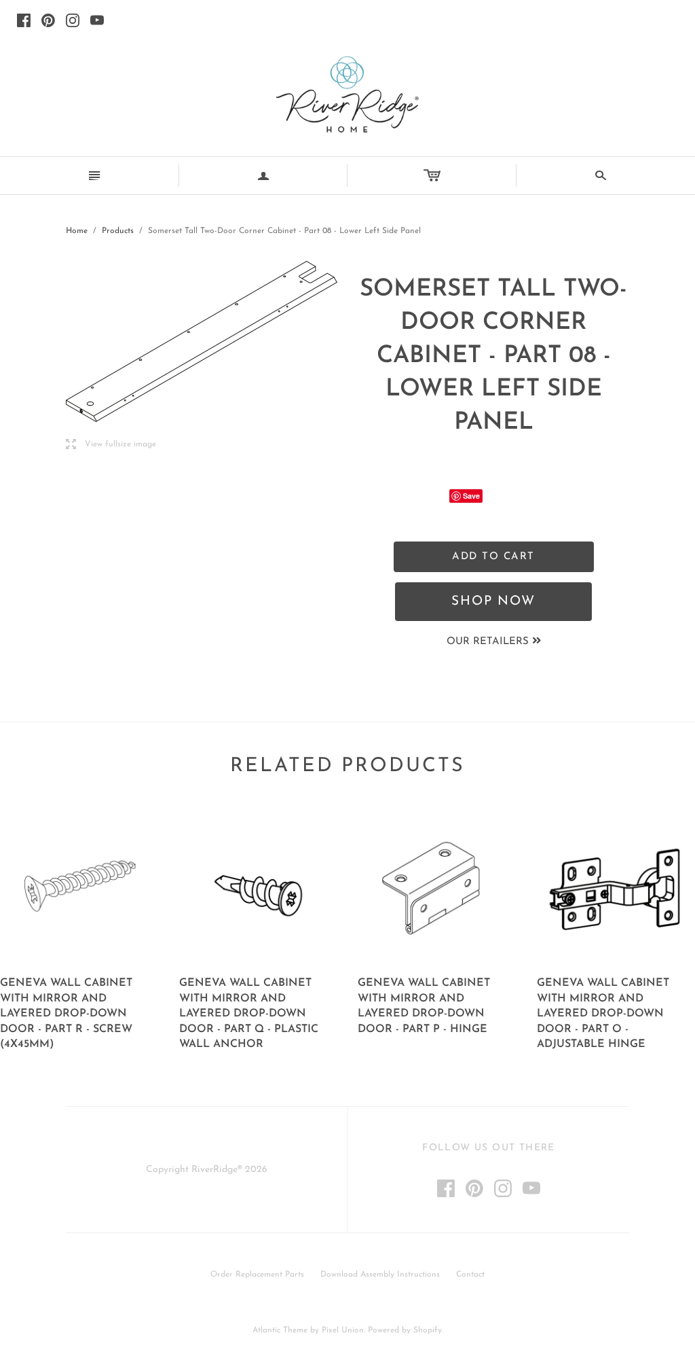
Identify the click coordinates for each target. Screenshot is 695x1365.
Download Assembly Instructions (380, 1275)
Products (118, 231)
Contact (470, 1275)
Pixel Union (343, 1330)
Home (77, 231)
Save (471, 496)
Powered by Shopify (405, 1330)
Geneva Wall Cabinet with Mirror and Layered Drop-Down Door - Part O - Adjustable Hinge (603, 1014)
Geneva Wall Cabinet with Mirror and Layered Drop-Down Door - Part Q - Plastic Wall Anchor (248, 1014)
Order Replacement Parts (257, 1275)
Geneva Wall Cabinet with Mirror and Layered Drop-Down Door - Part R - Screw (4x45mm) (66, 1014)
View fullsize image (111, 444)
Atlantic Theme (279, 1330)
